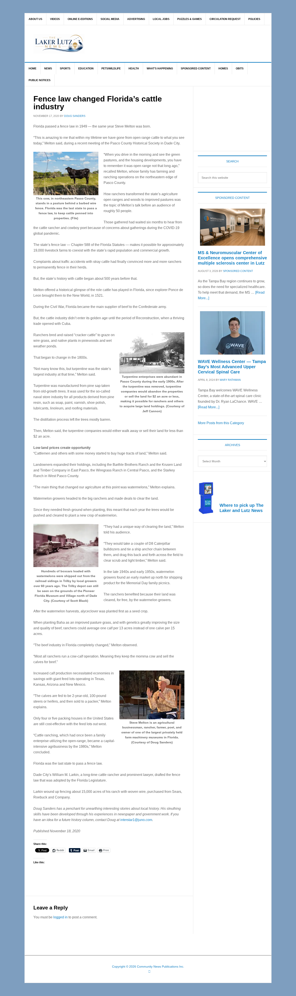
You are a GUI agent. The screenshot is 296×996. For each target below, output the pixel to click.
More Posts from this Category (221, 423)
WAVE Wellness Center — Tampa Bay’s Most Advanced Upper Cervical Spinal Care (232, 366)
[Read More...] (208, 407)
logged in (60, 917)
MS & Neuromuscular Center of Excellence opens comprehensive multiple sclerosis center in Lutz (232, 257)
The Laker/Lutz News (159, 43)
